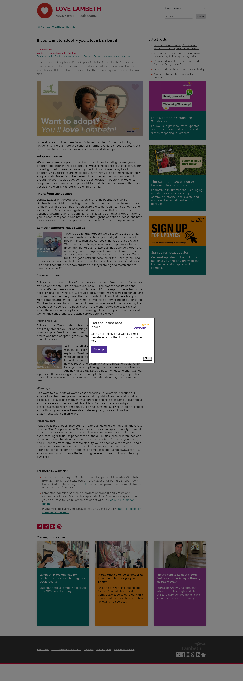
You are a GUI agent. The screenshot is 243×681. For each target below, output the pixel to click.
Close (147, 358)
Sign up (99, 349)
